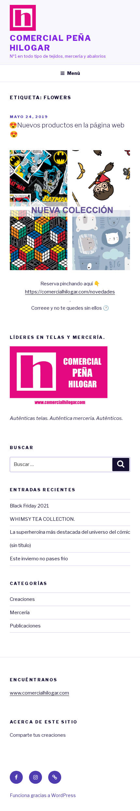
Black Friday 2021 (29, 506)
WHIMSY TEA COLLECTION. (42, 519)
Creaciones (22, 599)
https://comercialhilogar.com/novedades (70, 292)
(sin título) (20, 545)
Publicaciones (25, 626)
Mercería (20, 612)
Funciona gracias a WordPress (43, 795)
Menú (73, 73)
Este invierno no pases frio (39, 559)
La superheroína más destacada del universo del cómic (70, 532)
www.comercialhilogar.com (39, 693)
